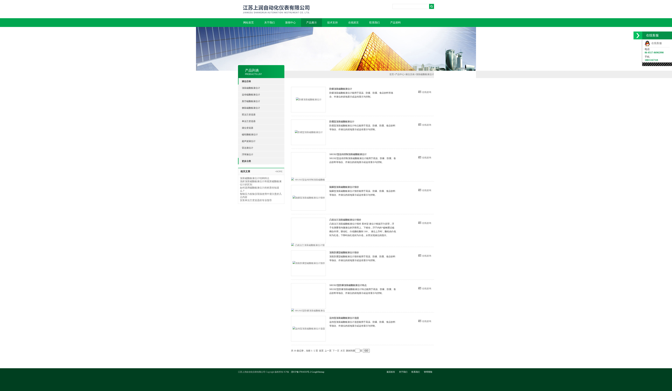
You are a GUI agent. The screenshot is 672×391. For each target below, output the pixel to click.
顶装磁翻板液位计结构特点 (254, 178)
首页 (391, 74)
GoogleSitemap (318, 372)
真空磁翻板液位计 (251, 101)
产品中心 (399, 74)
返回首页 (391, 372)
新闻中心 (290, 22)
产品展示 (311, 22)
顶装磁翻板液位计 (251, 88)
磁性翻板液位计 (250, 134)
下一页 (335, 350)
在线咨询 (426, 92)
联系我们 (374, 22)
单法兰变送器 (248, 121)
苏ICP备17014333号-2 (301, 372)
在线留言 (353, 22)
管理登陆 (428, 372)
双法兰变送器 (248, 114)
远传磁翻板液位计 (251, 94)
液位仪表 (410, 74)
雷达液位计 (247, 147)
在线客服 (656, 43)
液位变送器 (247, 128)
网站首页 (248, 22)
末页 (342, 350)
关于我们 (269, 22)
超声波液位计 (248, 141)
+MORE (278, 171)
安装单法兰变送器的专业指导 (256, 200)
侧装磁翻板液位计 (251, 108)
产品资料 (395, 22)
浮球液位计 (247, 154)
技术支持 (332, 22)
